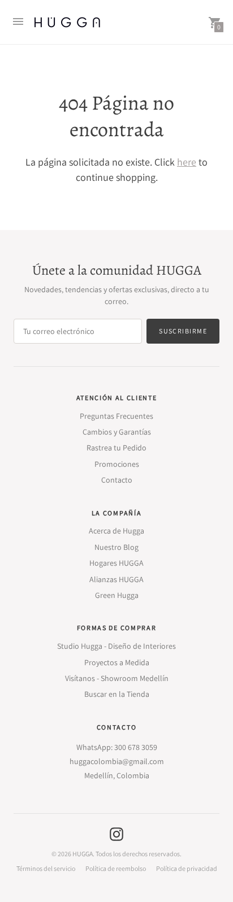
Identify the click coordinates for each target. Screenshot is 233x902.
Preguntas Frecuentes (116, 416)
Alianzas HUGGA (116, 579)
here (186, 161)
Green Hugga (117, 595)
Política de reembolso (115, 869)
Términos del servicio (45, 869)
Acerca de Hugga (116, 531)
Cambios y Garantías (117, 432)
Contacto (116, 480)
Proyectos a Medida (116, 662)
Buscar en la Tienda (116, 694)
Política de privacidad (186, 869)
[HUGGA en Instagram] (116, 833)
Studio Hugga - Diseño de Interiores (116, 646)
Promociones (116, 464)
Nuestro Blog (116, 547)
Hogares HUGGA (116, 563)
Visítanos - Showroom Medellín (117, 678)
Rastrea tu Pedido (116, 448)
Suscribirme (183, 331)
